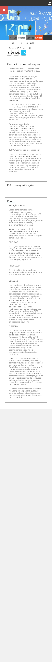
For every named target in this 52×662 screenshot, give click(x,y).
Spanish (10, 52)
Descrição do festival (23, 64)
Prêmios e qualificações (20, 185)
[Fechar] (4, 10)
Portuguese (24, 52)
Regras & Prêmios (21, 42)
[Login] (49, 3)
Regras (11, 201)
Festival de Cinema (13, 42)
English (17, 52)
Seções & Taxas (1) (30, 42)
